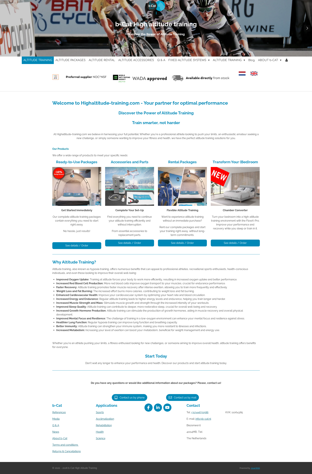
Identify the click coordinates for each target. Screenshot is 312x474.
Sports (100, 412)
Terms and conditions (65, 444)
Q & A (55, 425)
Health (100, 431)
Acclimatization (105, 418)
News (55, 431)
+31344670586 (199, 412)
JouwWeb (255, 468)
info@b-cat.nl (203, 418)
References (59, 412)
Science (100, 438)
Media (56, 418)
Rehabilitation (104, 425)
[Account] (286, 60)
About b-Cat (59, 438)
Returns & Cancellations (66, 451)
